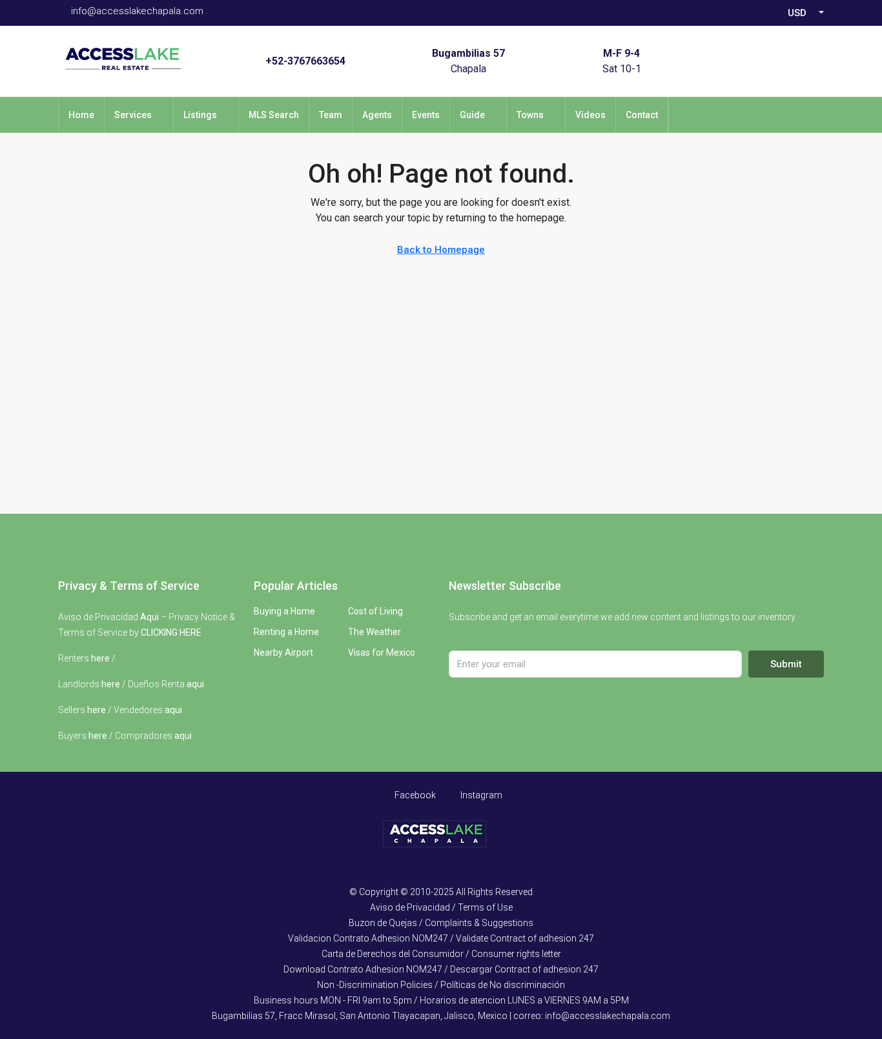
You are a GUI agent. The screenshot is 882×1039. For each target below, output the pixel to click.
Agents (377, 115)
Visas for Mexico (381, 652)
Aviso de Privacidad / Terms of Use (441, 907)
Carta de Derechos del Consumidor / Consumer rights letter (441, 954)
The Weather (374, 632)
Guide (472, 115)
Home (81, 115)
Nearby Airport (283, 652)
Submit (786, 664)
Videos (590, 115)
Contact (642, 115)
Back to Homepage (441, 250)
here (100, 658)
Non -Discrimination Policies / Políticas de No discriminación (441, 985)
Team (330, 115)
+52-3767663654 (305, 61)
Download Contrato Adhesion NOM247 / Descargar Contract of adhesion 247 (441, 969)
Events (426, 115)
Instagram (480, 795)
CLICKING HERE (171, 632)
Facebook (414, 795)
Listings (200, 115)
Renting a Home (286, 632)
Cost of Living (375, 611)
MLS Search (274, 115)
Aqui (149, 617)
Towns (530, 115)
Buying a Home (284, 611)
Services (133, 115)
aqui (195, 684)
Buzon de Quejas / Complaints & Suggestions (441, 923)
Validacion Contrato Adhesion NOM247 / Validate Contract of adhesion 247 (441, 938)
